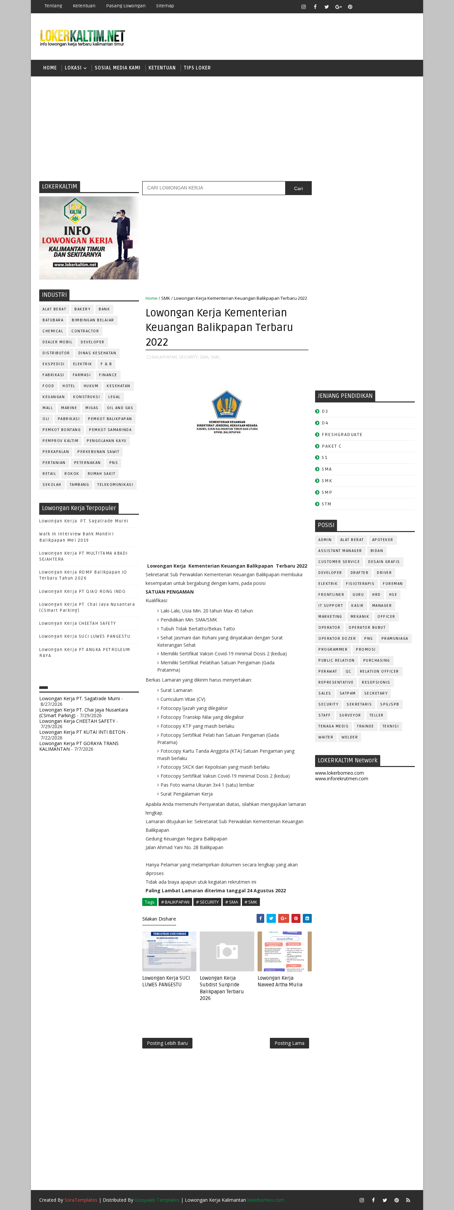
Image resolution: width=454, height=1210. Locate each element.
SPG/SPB (389, 704)
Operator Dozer (337, 638)
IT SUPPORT (330, 605)
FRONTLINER (331, 594)
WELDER (350, 737)
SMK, (216, 357)
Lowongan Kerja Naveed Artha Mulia (280, 981)
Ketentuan (84, 6)
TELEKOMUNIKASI (115, 484)
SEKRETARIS (359, 704)
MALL (48, 407)
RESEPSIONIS (376, 682)
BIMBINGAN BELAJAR (93, 320)
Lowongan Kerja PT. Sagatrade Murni (84, 521)
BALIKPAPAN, (165, 357)
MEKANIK (360, 616)
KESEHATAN (119, 386)
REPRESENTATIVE (336, 682)
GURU (358, 594)
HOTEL (68, 386)
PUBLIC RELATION (336, 660)
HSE (393, 594)
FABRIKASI (53, 375)
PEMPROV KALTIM (60, 440)
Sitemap (165, 6)
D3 (325, 411)
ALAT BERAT (54, 309)
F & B (106, 364)
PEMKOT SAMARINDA (110, 429)
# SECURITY (207, 902)
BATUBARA (53, 320)
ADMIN (325, 539)
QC (349, 671)
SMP (327, 492)
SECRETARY (376, 693)
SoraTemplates (80, 1200)
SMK (165, 298)
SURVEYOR (350, 715)
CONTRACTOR (85, 331)
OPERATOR (329, 627)
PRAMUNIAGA (395, 638)
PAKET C (332, 446)
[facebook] (315, 7)
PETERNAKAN (87, 462)
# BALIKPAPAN (175, 902)
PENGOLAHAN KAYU (107, 440)
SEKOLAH (52, 484)
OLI (46, 418)
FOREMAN (393, 583)
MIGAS (92, 407)
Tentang (53, 6)
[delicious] (408, 7)
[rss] (385, 7)
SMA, (205, 357)
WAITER (325, 737)
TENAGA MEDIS (333, 726)
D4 (325, 423)
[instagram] (303, 7)
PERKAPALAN (56, 451)
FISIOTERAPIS (360, 583)
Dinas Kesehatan (97, 353)
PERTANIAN (54, 462)
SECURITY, (189, 357)
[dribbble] (373, 7)
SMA (327, 469)
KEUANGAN (54, 396)
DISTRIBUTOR (56, 353)
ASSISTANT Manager (340, 550)
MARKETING (330, 616)
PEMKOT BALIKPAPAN (110, 418)
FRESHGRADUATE (342, 434)
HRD (376, 594)
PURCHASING (376, 660)
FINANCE (108, 375)
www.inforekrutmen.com (341, 778)
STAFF (324, 715)
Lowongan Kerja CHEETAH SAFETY (77, 623)
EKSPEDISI (54, 364)
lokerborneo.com (265, 1200)
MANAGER (382, 605)
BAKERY (82, 309)
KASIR (357, 605)
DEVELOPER (93, 342)
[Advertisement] (227, 127)
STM (327, 504)
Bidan (377, 550)
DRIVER (384, 572)
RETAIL (49, 473)
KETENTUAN (162, 68)
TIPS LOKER (197, 68)
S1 (324, 457)
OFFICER (387, 616)
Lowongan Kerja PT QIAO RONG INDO (82, 591)
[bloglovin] (362, 7)
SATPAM (348, 693)
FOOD (48, 386)
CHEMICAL (53, 331)
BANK (104, 309)
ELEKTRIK (82, 364)
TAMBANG (79, 484)
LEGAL (114, 396)
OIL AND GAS (120, 407)
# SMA (231, 902)
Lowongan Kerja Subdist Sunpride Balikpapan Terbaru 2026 (222, 988)
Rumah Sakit (102, 473)
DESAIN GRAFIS (384, 561)
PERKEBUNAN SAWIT (98, 451)
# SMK (251, 902)
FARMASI (82, 375)
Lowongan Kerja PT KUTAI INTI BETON (82, 732)
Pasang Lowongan (126, 6)
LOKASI (73, 68)
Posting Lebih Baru (167, 1043)
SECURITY (328, 704)
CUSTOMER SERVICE (339, 561)
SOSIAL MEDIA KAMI (118, 68)
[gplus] (338, 7)
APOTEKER (383, 539)
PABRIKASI (69, 418)
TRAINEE (365, 726)
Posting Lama (289, 1043)
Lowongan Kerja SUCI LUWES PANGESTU (84, 636)
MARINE (69, 407)
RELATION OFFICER (379, 671)
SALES (324, 693)
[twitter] (327, 7)
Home (50, 68)
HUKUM (91, 386)
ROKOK (71, 473)
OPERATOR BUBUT (367, 627)
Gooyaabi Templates (157, 1200)
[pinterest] (350, 7)
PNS (113, 462)
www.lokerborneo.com (339, 773)
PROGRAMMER (333, 649)
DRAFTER (360, 572)
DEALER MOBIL (57, 342)
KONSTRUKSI (86, 396)
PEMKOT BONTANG (62, 429)
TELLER (377, 715)
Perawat (327, 671)
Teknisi (391, 726)
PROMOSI (366, 649)
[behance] (396, 7)
